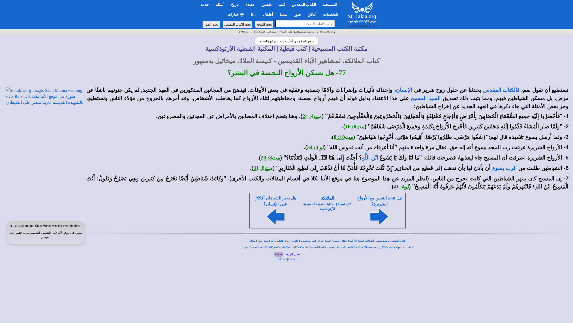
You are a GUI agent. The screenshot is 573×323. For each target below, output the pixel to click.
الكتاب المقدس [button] (304, 4)
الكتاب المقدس (398, 241)
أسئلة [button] (220, 4)
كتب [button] (281, 4)
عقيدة (328, 241)
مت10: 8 (343, 137)
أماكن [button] (312, 14)
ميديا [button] (283, 14)
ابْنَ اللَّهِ (370, 158)
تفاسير (379, 241)
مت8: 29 (270, 158)
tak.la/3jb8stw (286, 259)
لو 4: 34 (315, 147)
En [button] (253, 14)
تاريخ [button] (235, 4)
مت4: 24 (312, 116)
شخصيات (305, 241)
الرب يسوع (504, 168)
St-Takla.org (244, 32)
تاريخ (320, 241)
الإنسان (404, 90)
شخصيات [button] (332, 14)
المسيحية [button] (330, 4)
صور (259, 241)
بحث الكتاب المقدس (237, 24)
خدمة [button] (205, 4)
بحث (386, 241)
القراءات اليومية (366, 241)
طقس (336, 241)
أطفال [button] (268, 14)
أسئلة (344, 241)
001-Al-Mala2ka (327, 32)
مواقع (252, 241)
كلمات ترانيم (277, 241)
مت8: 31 (263, 168)
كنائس (295, 241)
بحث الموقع (264, 24)
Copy (278, 254)
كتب (314, 241)
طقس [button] (267, 4)
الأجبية (352, 241)
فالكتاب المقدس (501, 90)
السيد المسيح (426, 98)
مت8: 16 (355, 126)
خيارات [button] (234, 14)
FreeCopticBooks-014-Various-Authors (297, 32)
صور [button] (297, 14)
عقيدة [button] (250, 4)
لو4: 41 (401, 187)
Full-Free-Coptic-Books (265, 32)
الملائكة (327, 198)
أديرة (287, 241)
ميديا (266, 241)
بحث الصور (211, 24)
